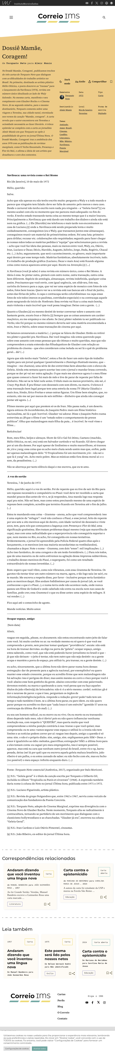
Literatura (65, 137)
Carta (100, 95)
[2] (28, 227)
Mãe (62, 141)
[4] (29, 311)
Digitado (102, 113)
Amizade (64, 124)
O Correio (63, 1012)
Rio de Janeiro (85, 110)
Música (68, 141)
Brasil (69, 127)
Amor (62, 127)
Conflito (63, 134)
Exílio (50, 973)
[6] (33, 689)
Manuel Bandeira (19, 885)
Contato (62, 1018)
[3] (84, 265)
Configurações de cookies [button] (17, 1048)
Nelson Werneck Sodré (59, 964)
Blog (60, 1006)
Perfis (61, 1000)
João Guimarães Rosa (18, 975)
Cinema (63, 131)
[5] (51, 315)
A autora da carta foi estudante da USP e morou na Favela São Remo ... (84, 889)
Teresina (83, 113)
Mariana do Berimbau (77, 881)
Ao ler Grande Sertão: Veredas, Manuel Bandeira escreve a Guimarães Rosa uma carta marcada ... (28, 895)
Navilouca (64, 144)
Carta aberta (104, 871)
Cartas (61, 994)
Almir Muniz (66, 110)
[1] (100, 208)
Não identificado (59, 967)
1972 (81, 95)
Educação (69, 897)
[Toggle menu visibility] (11, 17)
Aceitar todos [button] (40, 1048)
